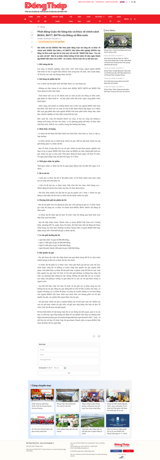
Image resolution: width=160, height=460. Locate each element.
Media (126, 19)
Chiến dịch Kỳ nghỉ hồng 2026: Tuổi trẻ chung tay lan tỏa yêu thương (42, 406)
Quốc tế (110, 19)
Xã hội (45, 19)
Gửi (69, 373)
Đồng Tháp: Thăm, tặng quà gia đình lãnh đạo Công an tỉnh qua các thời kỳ (117, 90)
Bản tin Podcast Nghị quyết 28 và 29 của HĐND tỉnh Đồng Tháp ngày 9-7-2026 (117, 431)
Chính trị (31, 19)
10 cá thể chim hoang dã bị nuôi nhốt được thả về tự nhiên (116, 82)
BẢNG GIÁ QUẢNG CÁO (86, 2)
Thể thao (71, 19)
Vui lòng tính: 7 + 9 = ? (45, 367)
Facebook (116, 451)
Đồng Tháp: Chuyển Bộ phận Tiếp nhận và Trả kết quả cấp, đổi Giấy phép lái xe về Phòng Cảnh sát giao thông (117, 73)
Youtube (128, 451)
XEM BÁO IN (100, 2)
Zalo (134, 1)
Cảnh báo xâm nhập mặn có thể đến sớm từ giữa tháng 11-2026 (92, 431)
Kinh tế (38, 19)
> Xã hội (42, 27)
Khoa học (119, 19)
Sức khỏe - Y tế (99, 19)
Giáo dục (79, 19)
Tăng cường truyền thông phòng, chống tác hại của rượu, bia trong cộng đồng (91, 406)
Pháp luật (88, 19)
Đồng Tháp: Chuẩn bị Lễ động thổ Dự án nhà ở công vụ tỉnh (117, 51)
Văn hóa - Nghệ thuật (57, 19)
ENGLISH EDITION (112, 2)
